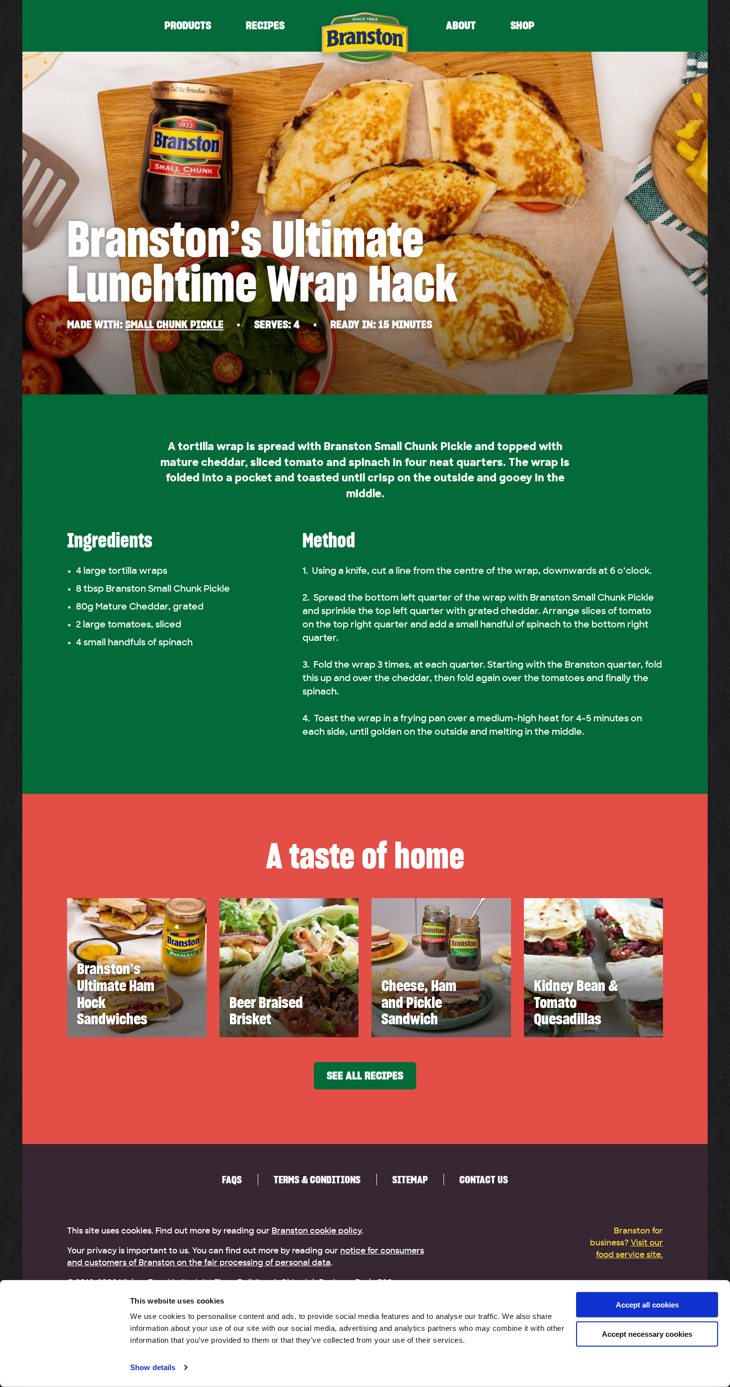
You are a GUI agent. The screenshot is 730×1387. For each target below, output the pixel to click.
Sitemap (410, 1179)
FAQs (232, 1179)
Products (187, 25)
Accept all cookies (647, 1305)
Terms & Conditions (317, 1179)
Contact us (483, 1179)
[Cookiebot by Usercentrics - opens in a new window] (64, 1367)
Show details (152, 1367)
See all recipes (365, 1075)
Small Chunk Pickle (174, 324)
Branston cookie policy (317, 1231)
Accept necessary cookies (647, 1333)
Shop (522, 25)
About (461, 25)
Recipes (265, 25)
